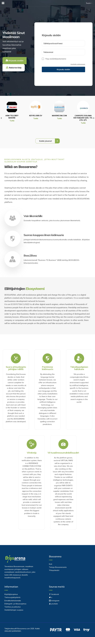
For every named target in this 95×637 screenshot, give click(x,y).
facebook (55, 594)
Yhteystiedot (54, 570)
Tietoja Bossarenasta (58, 567)
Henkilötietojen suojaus (13, 610)
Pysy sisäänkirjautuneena (56, 59)
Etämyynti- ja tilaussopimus (15, 604)
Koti (50, 564)
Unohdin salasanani (78, 64)
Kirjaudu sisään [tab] (16, 60)
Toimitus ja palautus (12, 607)
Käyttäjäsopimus (11, 594)
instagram (55, 600)
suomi (88, 3)
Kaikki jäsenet (45, 141)
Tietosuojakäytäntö (12, 597)
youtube (54, 604)
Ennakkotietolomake (12, 600)
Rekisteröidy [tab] (15, 67)
